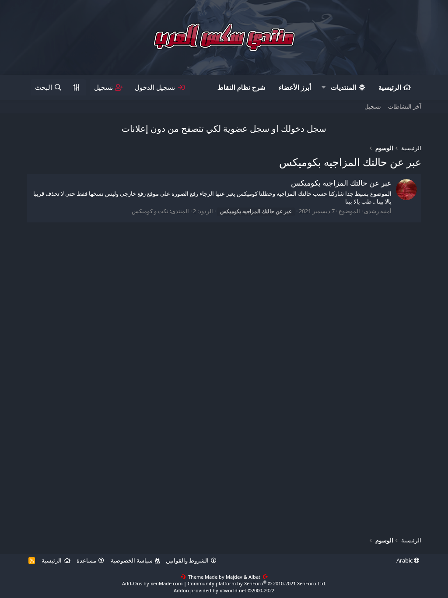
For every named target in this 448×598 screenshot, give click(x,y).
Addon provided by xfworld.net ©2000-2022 (224, 590)
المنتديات (344, 87)
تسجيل (372, 106)
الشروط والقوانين (187, 560)
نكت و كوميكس (150, 211)
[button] (324, 87)
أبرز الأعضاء (295, 87)
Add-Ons (132, 583)
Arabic (405, 560)
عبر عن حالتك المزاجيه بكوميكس (341, 183)
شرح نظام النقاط (241, 87)
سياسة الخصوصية (132, 560)
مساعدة (86, 560)
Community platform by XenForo (257, 583)
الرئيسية (389, 87)
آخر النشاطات (404, 106)
